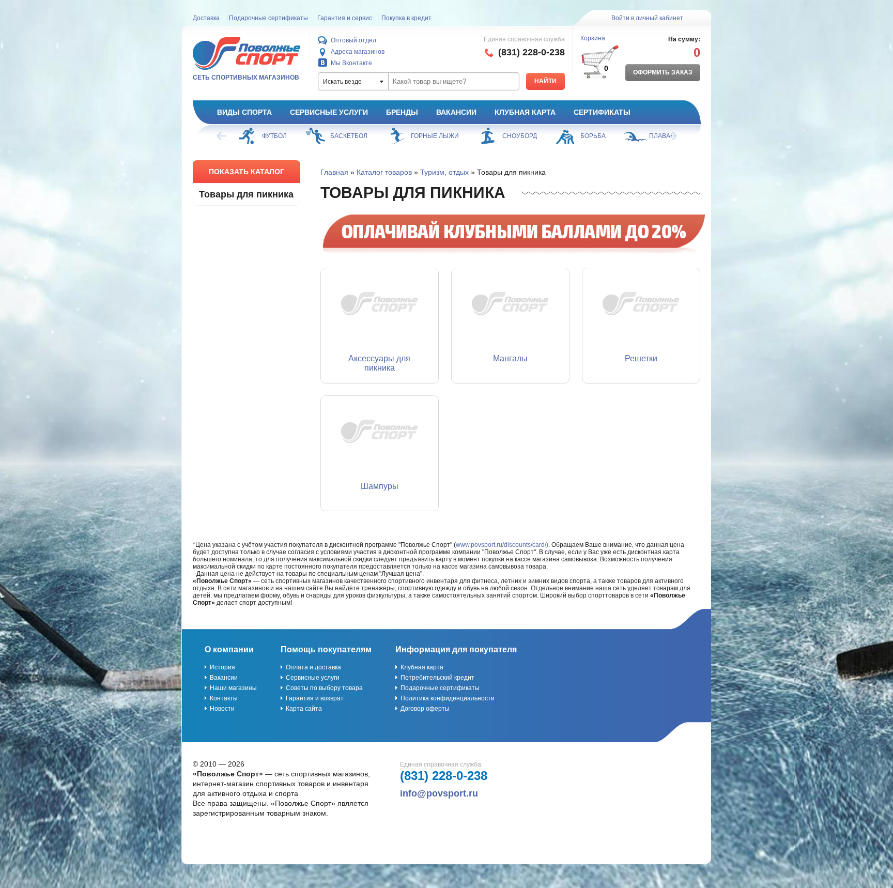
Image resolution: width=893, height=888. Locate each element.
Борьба (593, 136)
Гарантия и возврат (315, 698)
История (222, 667)
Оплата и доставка (313, 667)
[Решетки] (641, 307)
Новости (222, 708)
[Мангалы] (510, 307)
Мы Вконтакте (351, 63)
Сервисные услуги (329, 112)
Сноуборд (519, 136)
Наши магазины (233, 688)
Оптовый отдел (353, 40)
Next (671, 136)
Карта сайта (304, 708)
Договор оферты (425, 708)
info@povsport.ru (439, 793)
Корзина (592, 38)
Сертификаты (602, 112)
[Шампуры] (379, 434)
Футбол (274, 136)
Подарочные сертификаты (268, 18)
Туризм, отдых (444, 172)
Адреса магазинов (357, 51)
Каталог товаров (384, 172)
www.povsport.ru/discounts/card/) (502, 544)
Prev (222, 136)
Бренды (402, 112)
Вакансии (456, 112)
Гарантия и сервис (344, 18)
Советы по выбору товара (324, 688)
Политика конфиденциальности (448, 698)
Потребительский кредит (437, 677)
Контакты (224, 698)
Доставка (206, 18)
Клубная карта (525, 112)
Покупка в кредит (406, 18)
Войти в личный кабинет (647, 18)
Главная (334, 172)
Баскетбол (348, 136)
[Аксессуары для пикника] (379, 307)
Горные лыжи (435, 136)
